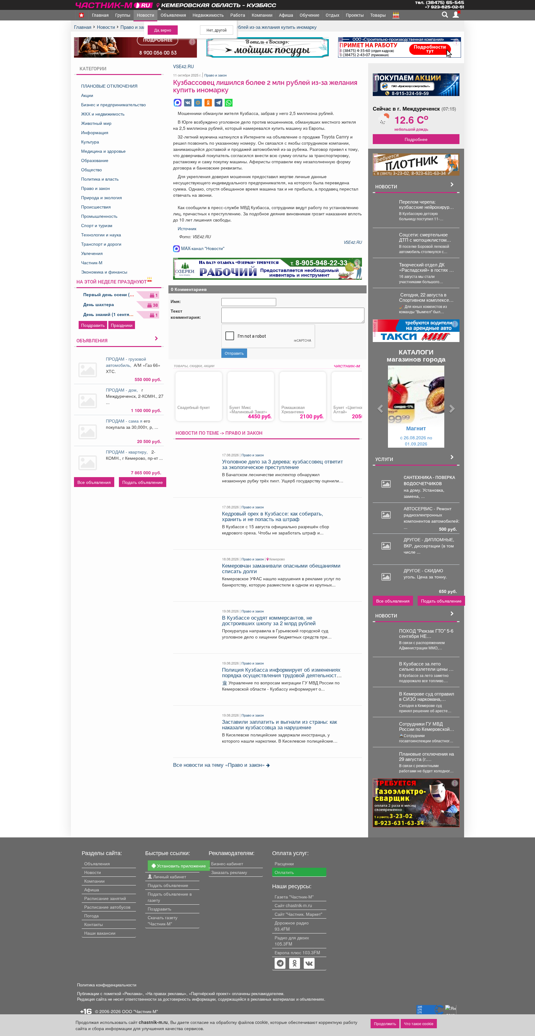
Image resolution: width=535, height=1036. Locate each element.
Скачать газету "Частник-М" (162, 920)
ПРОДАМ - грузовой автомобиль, (126, 362)
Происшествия (96, 207)
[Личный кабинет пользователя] (456, 14)
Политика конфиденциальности (106, 985)
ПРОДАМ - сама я (125, 421)
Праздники (122, 325)
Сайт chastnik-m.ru (293, 905)
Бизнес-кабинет (227, 863)
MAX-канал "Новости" (202, 248)
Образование (94, 160)
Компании (262, 15)
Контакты (93, 924)
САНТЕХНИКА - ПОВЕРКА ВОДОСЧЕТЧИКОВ (429, 480)
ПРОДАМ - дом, (123, 390)
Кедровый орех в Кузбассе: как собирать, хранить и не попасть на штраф (272, 516)
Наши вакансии (99, 933)
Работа (237, 15)
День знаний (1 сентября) (111, 314)
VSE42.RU (183, 66)
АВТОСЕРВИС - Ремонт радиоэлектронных (427, 511)
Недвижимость (208, 15)
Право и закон (95, 188)
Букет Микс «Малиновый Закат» (248, 410)
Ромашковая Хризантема (293, 410)
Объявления (173, 15)
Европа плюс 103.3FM (297, 952)
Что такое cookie (418, 1023)
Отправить (234, 353)
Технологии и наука (101, 234)
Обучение (309, 15)
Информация (94, 132)
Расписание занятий (105, 898)
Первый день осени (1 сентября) (119, 294)
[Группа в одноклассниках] (280, 964)
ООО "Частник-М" (140, 1011)
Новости (145, 15)
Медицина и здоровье (103, 151)
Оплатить (284, 872)
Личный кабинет (169, 876)
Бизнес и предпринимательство (113, 104)
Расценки (284, 863)
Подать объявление (142, 482)
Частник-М (91, 262)
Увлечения (92, 253)
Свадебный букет (193, 407)
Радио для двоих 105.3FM (292, 940)
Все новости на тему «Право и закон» (219, 764)
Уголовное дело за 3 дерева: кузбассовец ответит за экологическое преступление (282, 464)
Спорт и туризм (96, 225)
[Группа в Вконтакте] (309, 964)
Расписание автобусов (107, 907)
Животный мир (96, 123)
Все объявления (94, 482)
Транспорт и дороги (101, 244)
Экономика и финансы (104, 272)
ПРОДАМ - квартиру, (128, 452)
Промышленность (99, 216)
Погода (91, 915)
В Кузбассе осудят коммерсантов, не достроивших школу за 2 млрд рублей (269, 620)
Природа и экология (101, 197)
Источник (187, 228)
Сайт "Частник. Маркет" (298, 914)
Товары (378, 15)
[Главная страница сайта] (115, 4)
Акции (87, 95)
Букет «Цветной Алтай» (348, 410)
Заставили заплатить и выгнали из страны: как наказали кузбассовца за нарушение (279, 724)
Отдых (332, 15)
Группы (122, 15)
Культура (90, 141)
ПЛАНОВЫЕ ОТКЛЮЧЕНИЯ (109, 86)
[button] (379, 407)
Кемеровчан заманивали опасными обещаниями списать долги (281, 568)
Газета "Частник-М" (294, 896)
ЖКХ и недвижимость (102, 114)
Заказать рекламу (229, 872)
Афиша (286, 15)
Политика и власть (100, 179)
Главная (100, 15)
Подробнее (416, 139)
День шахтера (98, 304)
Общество (91, 169)
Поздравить (93, 325)
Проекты (355, 15)
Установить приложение (181, 866)
